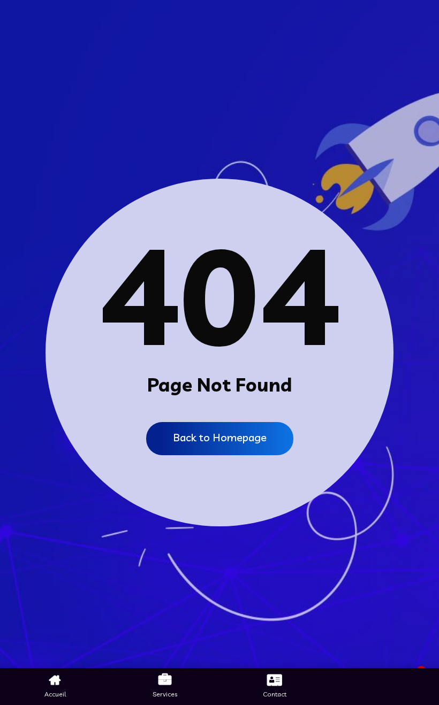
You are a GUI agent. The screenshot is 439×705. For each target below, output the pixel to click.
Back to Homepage (220, 437)
